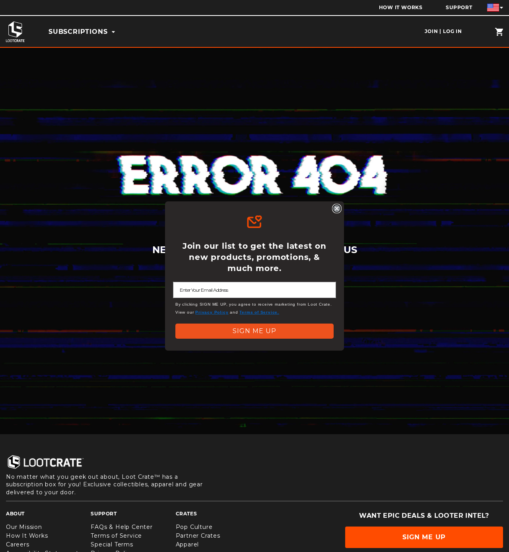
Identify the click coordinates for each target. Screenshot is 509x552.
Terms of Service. (259, 312)
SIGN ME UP (254, 331)
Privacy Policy (211, 312)
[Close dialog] (337, 209)
